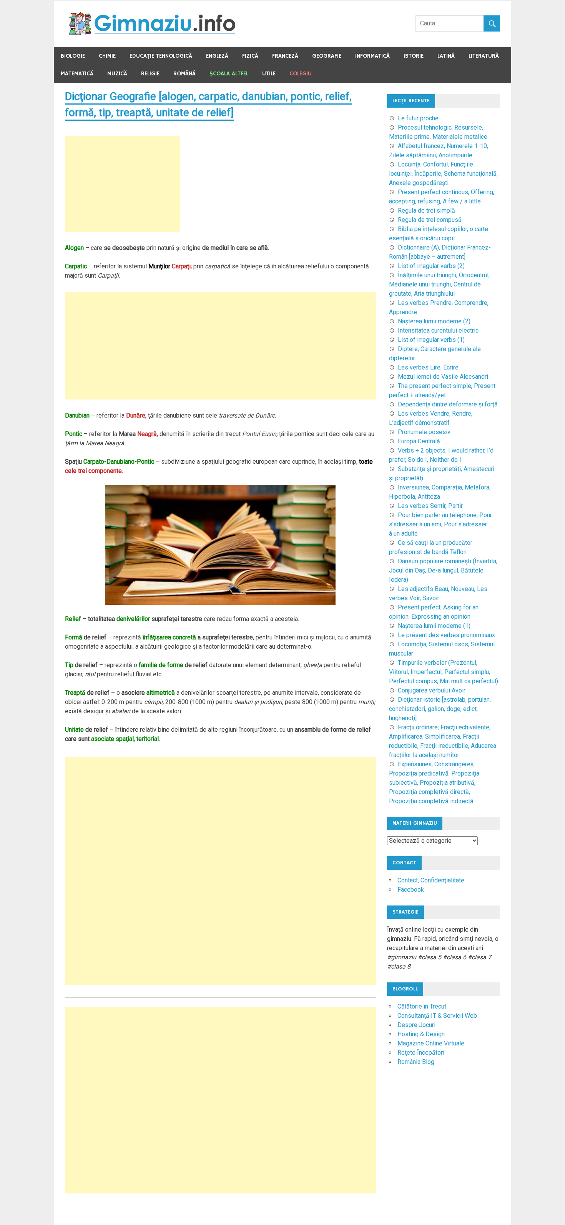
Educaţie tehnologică (161, 56)
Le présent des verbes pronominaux (446, 635)
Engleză (217, 56)
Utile (269, 73)
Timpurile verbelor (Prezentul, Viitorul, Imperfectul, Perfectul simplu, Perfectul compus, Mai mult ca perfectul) (443, 672)
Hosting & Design (421, 1034)
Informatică (372, 56)
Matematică (77, 73)
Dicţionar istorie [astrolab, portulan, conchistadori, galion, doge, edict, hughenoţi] (440, 709)
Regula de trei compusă (430, 219)
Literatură (484, 56)
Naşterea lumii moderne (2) (434, 321)
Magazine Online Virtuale (430, 1043)
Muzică (117, 73)
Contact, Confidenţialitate (430, 880)
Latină (446, 56)
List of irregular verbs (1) (431, 339)
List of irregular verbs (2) (431, 266)
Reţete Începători (420, 1052)
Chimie (107, 56)
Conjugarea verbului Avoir (431, 690)
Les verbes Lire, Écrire (428, 367)
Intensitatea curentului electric (438, 330)
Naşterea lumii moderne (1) (434, 625)
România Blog (415, 1061)
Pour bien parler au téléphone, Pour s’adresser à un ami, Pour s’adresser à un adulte (440, 524)
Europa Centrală (419, 441)
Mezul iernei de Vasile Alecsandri (443, 376)
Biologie (73, 56)
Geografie (326, 56)
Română (184, 73)
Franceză (285, 56)
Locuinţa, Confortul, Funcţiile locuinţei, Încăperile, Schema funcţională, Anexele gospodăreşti (443, 173)
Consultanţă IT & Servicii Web (437, 1015)
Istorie (414, 56)
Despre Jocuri (416, 1025)
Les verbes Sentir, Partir (430, 505)
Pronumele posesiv (424, 432)
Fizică (250, 56)
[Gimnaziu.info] (152, 33)
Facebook (410, 889)
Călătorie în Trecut (421, 1006)
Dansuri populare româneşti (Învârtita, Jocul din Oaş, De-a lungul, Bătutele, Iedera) (443, 570)
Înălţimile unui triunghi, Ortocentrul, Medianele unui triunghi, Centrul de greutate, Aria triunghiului (439, 284)
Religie (150, 73)
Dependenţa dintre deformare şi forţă (448, 404)
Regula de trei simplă (426, 210)
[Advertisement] (122, 184)
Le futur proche (418, 118)
